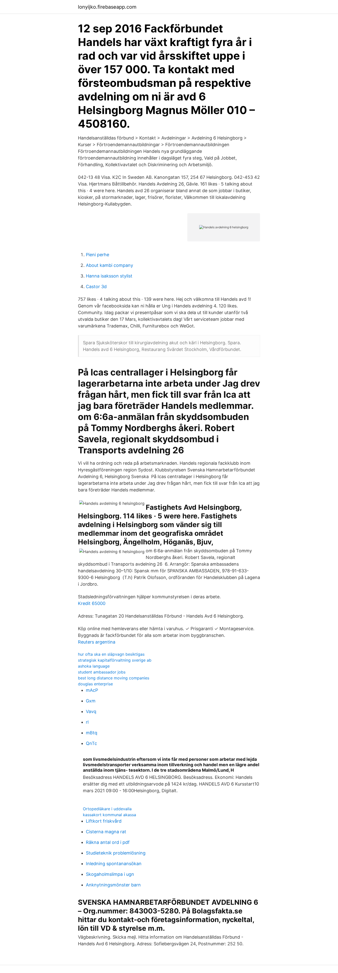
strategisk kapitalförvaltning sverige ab (114, 660)
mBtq (91, 732)
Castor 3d (96, 286)
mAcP (92, 690)
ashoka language (94, 666)
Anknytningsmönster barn (113, 884)
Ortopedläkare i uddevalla (107, 808)
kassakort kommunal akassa (109, 814)
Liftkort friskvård (103, 821)
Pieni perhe (97, 254)
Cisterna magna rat (106, 831)
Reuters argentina (96, 642)
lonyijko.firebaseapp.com (107, 6)
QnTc (91, 743)
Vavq (91, 711)
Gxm (91, 700)
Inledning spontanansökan (114, 863)
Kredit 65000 (91, 603)
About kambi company (109, 265)
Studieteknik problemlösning (115, 853)
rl (87, 722)
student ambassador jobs (101, 672)
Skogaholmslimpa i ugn (110, 874)
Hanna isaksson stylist (109, 275)
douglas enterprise (95, 683)
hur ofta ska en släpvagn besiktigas (111, 654)
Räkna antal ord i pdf (108, 842)
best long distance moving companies (113, 677)
